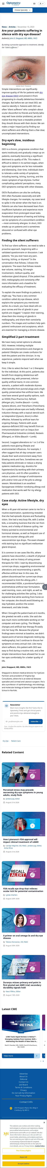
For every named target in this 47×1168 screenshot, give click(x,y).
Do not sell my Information (23, 1093)
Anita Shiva (8, 848)
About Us (23, 1076)
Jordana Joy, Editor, (35, 846)
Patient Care (16, 741)
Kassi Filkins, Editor (13, 991)
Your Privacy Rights (23, 1095)
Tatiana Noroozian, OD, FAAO (17, 942)
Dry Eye (5, 741)
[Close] (44, 1122)
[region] (23, 1143)
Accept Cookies (23, 1164)
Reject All (23, 1157)
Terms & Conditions (23, 1087)
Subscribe (34, 721)
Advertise (24, 1073)
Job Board (23, 1084)
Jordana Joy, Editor (13, 799)
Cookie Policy (40, 1146)
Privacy (23, 1090)
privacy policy (8, 728)
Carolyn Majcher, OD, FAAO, (16, 846)
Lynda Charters (11, 895)
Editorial (23, 1079)
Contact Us (23, 1082)
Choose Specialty (21, 10)
